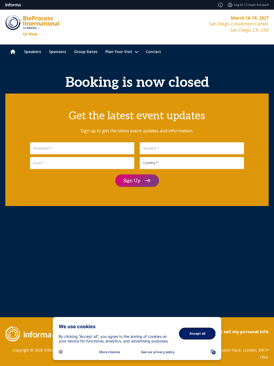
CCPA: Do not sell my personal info (232, 332)
